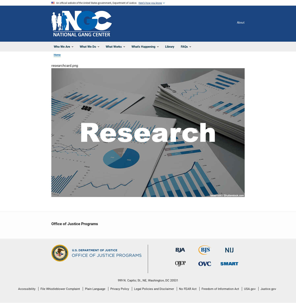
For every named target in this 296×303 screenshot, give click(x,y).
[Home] (81, 23)
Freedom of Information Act (220, 289)
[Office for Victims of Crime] (204, 264)
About (241, 22)
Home (57, 54)
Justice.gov (268, 289)
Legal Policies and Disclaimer (154, 289)
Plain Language (95, 289)
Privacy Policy (119, 289)
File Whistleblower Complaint (60, 289)
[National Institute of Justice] (229, 248)
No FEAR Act (188, 289)
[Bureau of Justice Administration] (180, 248)
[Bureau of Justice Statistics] (204, 253)
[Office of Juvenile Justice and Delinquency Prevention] (180, 265)
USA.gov (250, 289)
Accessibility (26, 289)
